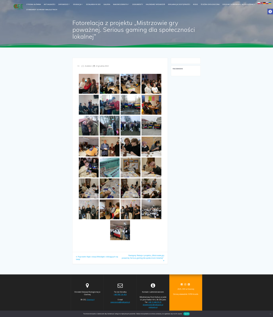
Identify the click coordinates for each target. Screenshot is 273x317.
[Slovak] (267, 3)
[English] (261, 3)
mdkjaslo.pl (153, 307)
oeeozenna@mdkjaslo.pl (120, 302)
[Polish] (259, 3)
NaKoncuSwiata (120, 4)
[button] (270, 11)
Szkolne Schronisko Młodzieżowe (238, 4)
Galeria (107, 4)
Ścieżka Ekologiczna (210, 4)
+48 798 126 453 (120, 294)
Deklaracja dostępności (179, 4)
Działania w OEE (93, 4)
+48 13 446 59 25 (154, 302)
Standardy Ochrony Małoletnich (41, 10)
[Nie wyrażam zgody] (270, 314)
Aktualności (49, 4)
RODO (195, 4)
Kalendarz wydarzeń (155, 4)
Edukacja (77, 4)
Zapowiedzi (63, 4)
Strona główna (33, 4)
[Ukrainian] (270, 3)
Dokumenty (137, 4)
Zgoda (186, 314)
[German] (264, 3)
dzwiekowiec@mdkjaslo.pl (153, 305)
